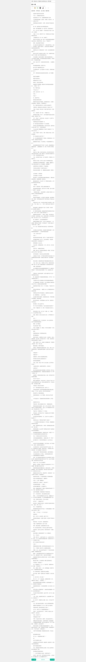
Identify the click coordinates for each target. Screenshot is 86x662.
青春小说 (35, 1)
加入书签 (43, 10)
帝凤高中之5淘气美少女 (42, 1)
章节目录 (38, 10)
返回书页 (33, 10)
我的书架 (47, 10)
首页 (32, 1)
